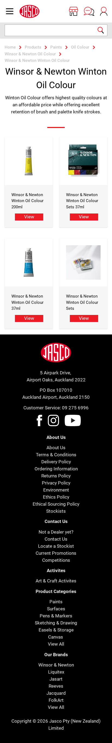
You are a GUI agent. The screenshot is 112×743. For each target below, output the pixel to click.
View (29, 216)
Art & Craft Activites (56, 580)
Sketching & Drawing (56, 623)
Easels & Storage (56, 630)
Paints (56, 601)
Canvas (55, 637)
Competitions (56, 560)
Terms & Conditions (56, 454)
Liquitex (56, 672)
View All (56, 644)
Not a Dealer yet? (56, 532)
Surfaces (56, 608)
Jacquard (56, 693)
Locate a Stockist (56, 546)
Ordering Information (56, 468)
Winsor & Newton (56, 665)
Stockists (56, 511)
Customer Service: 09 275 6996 (56, 407)
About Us (56, 447)
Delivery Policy (56, 461)
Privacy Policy (56, 483)
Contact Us (56, 539)
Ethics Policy (56, 497)
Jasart (56, 679)
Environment (56, 490)
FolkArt (56, 700)
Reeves (56, 686)
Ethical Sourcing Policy (56, 504)
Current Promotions (56, 553)
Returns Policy (56, 476)
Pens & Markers (56, 615)
